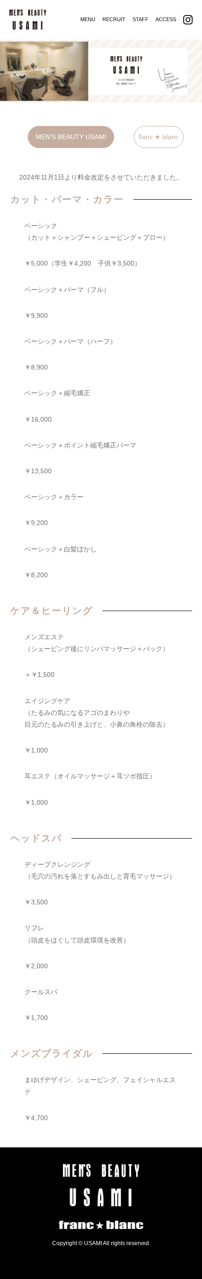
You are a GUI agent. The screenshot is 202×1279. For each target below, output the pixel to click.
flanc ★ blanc (159, 137)
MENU (87, 19)
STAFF (140, 19)
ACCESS (165, 19)
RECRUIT (113, 19)
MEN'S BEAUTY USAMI (71, 137)
